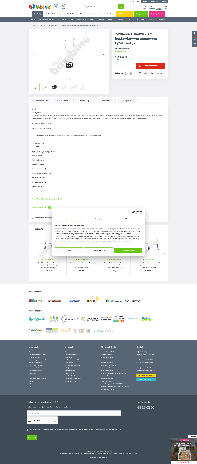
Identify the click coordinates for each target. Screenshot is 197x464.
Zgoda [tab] (67, 219)
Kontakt (145, 1)
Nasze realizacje (70, 352)
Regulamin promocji (107, 378)
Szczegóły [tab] (98, 219)
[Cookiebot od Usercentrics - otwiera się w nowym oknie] (133, 212)
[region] (69, 61)
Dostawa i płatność (106, 354)
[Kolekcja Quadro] (52, 330)
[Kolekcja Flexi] (65, 330)
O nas (30, 352)
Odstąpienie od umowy (107, 368)
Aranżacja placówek (71, 354)
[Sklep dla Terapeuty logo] (113, 300)
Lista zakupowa (152, 8)
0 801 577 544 (140, 362)
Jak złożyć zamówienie (107, 352)
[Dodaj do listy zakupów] (158, 238)
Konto (144, 8)
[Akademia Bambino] (146, 319)
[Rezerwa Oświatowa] (104, 330)
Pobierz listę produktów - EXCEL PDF (112, 384)
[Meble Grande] (82, 330)
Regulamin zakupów (107, 357)
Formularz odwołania (107, 370)
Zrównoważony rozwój (35, 370)
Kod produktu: (45, 267)
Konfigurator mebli (70, 381)
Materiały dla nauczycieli (72, 365)
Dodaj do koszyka (151, 66)
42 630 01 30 (149, 362)
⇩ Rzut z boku (62, 100)
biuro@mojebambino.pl (143, 368)
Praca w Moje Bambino (35, 365)
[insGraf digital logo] (75, 300)
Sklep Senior (32, 373)
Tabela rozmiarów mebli (72, 360)
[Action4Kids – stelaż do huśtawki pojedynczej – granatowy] (48, 247)
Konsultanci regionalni (145, 375)
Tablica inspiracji (70, 373)
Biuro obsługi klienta (145, 379)
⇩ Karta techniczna (40, 100)
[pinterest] (143, 407)
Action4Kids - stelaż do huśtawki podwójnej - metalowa (81, 264)
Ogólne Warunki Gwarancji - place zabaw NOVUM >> (48, 199)
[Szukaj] (121, 6)
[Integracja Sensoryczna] (54, 319)
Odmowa (69, 250)
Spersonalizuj (97, 250)
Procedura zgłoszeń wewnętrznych (39, 360)
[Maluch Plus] (38, 319)
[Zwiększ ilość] (133, 66)
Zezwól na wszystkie (128, 250)
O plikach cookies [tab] (129, 219)
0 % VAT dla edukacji (107, 381)
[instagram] (152, 407)
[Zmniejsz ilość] (117, 66)
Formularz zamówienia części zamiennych (113, 373)
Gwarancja (104, 360)
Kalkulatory (154, 1)
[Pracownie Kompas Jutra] (89, 319)
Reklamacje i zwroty (107, 362)
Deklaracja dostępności (36, 362)
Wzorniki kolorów (70, 362)
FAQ (30, 386)
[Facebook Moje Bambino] (139, 407)
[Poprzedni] (34, 54)
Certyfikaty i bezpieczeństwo (37, 378)
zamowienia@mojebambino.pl (145, 370)
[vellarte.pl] (132, 300)
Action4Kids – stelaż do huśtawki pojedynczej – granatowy (48, 264)
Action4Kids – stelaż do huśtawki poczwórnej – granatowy (149, 264)
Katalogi (164, 1)
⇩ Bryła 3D (127, 100)
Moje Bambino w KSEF (107, 389)
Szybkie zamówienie (158, 9)
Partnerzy (32, 376)
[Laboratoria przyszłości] (118, 319)
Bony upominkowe (106, 376)
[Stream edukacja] (106, 319)
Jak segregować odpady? (39, 207)
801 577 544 (136, 1)
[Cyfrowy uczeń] (70, 319)
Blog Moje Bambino (70, 376)
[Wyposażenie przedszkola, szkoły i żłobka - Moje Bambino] (40, 6)
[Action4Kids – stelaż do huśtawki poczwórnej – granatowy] (149, 247)
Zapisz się (32, 437)
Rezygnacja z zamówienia (108, 365)
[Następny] (104, 54)
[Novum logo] (94, 300)
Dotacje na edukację (71, 368)
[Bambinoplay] (132, 319)
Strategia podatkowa (35, 357)
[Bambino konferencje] (36, 330)
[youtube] (148, 407)
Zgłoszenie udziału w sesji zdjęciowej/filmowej (115, 386)
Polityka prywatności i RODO (37, 354)
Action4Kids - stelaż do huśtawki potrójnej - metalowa (115, 264)
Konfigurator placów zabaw (73, 378)
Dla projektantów (70, 370)
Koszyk (165, 8)
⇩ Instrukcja (105, 100)
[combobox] (103, 6)
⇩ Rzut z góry (83, 100)
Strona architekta (34, 368)
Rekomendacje (33, 384)
